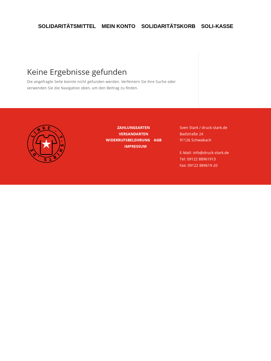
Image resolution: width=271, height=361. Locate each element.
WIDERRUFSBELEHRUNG (128, 139)
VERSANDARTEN (133, 133)
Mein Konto (119, 26)
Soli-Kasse (217, 26)
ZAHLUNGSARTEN (133, 127)
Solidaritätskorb (168, 26)
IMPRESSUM (135, 146)
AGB (157, 139)
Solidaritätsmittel (67, 26)
